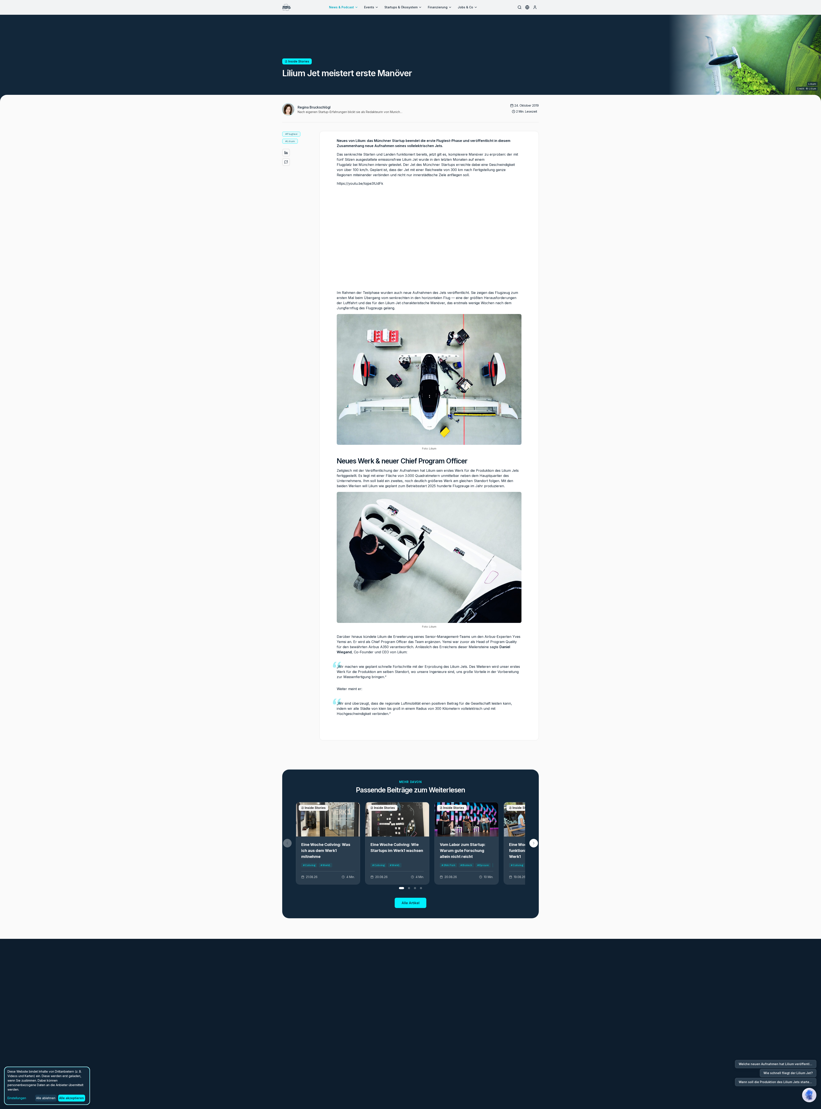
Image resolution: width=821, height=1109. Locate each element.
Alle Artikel (410, 903)
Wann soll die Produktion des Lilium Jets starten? (776, 1082)
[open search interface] (519, 7)
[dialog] (47, 1086)
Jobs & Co (465, 7)
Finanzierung (437, 7)
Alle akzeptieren (71, 1098)
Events (369, 7)
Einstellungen (16, 1098)
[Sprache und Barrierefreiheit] (527, 7)
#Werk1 (325, 865)
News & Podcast (341, 7)
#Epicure (483, 865)
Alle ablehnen (45, 1098)
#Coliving (309, 865)
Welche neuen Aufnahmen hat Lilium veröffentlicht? (777, 1064)
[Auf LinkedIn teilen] (286, 152)
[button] (533, 843)
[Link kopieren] (286, 162)
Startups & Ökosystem (401, 7)
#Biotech (466, 865)
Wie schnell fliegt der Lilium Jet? (788, 1073)
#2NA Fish (448, 865)
